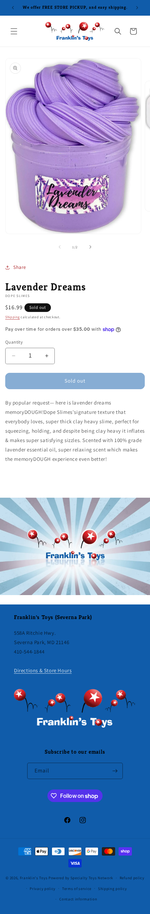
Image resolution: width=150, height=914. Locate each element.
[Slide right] (90, 247)
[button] (14, 31)
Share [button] (19, 267)
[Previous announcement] (13, 7)
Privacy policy (42, 888)
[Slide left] (59, 247)
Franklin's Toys (34, 877)
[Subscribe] (114, 771)
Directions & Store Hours (43, 670)
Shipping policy (112, 888)
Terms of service (76, 888)
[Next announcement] (137, 7)
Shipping (12, 317)
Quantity (14, 342)
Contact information (78, 899)
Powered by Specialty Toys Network (80, 877)
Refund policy (132, 877)
